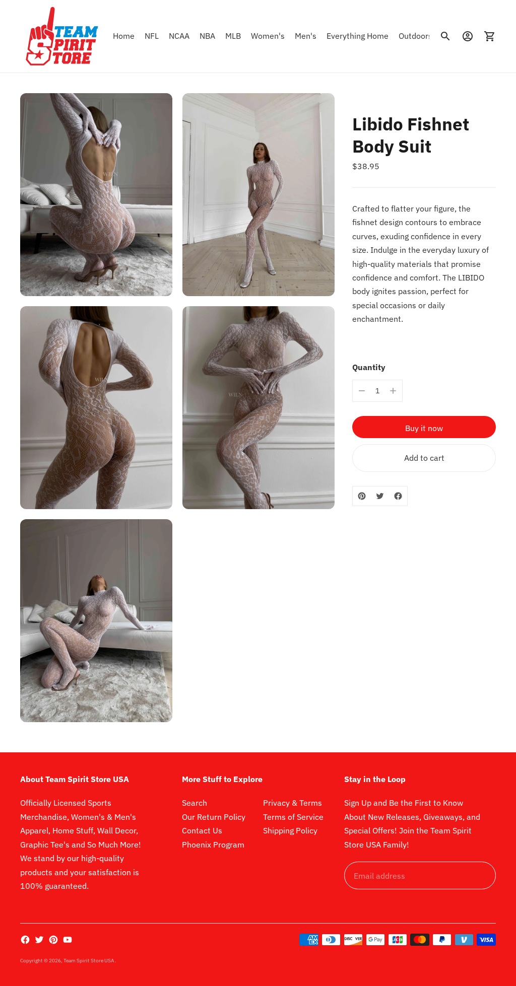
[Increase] (393, 390)
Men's (305, 36)
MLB (233, 36)
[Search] (445, 36)
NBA (207, 36)
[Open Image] (96, 194)
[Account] (468, 36)
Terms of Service (293, 817)
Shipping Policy (290, 830)
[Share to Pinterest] (362, 496)
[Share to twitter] (380, 496)
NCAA (179, 36)
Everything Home (358, 36)
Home (124, 36)
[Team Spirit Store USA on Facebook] (25, 940)
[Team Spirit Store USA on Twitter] (39, 940)
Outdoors (415, 36)
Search (194, 803)
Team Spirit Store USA (89, 960)
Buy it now (424, 428)
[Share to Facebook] (398, 496)
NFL (152, 36)
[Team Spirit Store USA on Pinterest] (53, 940)
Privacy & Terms (292, 803)
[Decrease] (362, 390)
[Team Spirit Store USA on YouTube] (67, 940)
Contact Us (202, 830)
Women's (268, 36)
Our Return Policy (213, 817)
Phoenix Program (213, 844)
